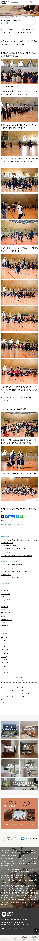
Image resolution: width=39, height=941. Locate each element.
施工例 (3, 616)
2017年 (3, 666)
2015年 (3, 673)
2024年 (3, 643)
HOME (2, 16)
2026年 (3, 637)
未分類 (3, 622)
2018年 (3, 663)
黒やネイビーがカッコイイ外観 (10, 577)
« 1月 (2, 702)
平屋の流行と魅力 (6, 552)
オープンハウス (5, 593)
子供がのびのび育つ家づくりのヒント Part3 (14, 571)
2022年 (3, 650)
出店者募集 (4, 606)
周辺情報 (3, 609)
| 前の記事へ (13, 525)
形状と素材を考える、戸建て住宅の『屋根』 (14, 549)
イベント (12, 521)
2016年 (3, 669)
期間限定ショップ (6, 619)
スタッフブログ (8, 16)
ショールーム (5, 597)
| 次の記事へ (21, 525)
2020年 (3, 656)
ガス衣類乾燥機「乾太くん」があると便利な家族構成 (16, 555)
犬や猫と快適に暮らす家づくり (10, 545)
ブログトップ (5, 525)
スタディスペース (6, 574)
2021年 (3, 653)
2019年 (3, 660)
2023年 (3, 647)
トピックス (4, 603)
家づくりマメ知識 (6, 613)
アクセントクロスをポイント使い (10, 568)
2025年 (3, 640)
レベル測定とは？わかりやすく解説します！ (14, 565)
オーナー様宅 (5, 590)
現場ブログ (4, 626)
